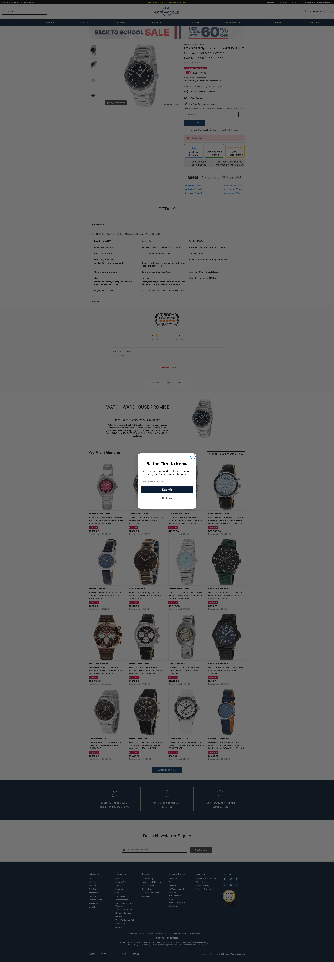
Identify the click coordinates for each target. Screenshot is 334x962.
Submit (167, 490)
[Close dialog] (193, 456)
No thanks (167, 498)
